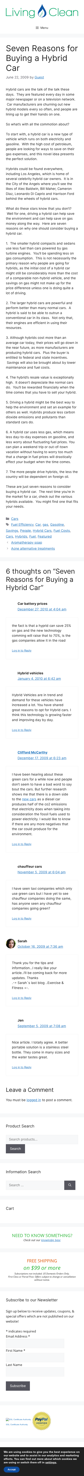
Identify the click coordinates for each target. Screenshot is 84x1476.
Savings (12, 531)
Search (15, 1149)
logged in (34, 1100)
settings (50, 1462)
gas (45, 525)
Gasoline (57, 525)
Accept (12, 1469)
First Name (15, 1350)
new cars (29, 799)
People (25, 531)
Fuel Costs (62, 531)
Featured (45, 536)
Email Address (18, 1336)
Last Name (14, 1364)
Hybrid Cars (42, 531)
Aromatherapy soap (26, 542)
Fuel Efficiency (22, 525)
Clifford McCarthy (32, 752)
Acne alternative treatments (33, 548)
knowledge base (51, 1240)
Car (38, 525)
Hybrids (21, 536)
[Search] (69, 1185)
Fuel (32, 536)
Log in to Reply (21, 650)
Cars (14, 519)
